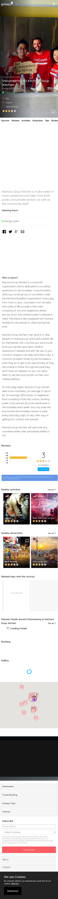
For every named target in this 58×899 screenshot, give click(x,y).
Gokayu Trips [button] (9, 803)
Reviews (15, 120)
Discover (5, 120)
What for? (15, 884)
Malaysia (5, 77)
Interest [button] (6, 811)
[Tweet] (10, 233)
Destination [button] (8, 786)
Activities (26, 120)
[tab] (29, 787)
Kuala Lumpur (15, 77)
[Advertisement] (29, 155)
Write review (43, 469)
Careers (6, 867)
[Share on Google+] (16, 233)
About (5, 859)
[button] (33, 700)
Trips (47, 120)
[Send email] (22, 233)
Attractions (37, 120)
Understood (12, 891)
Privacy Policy (22, 843)
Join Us (49, 766)
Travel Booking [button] (9, 795)
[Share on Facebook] (4, 233)
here (15, 843)
